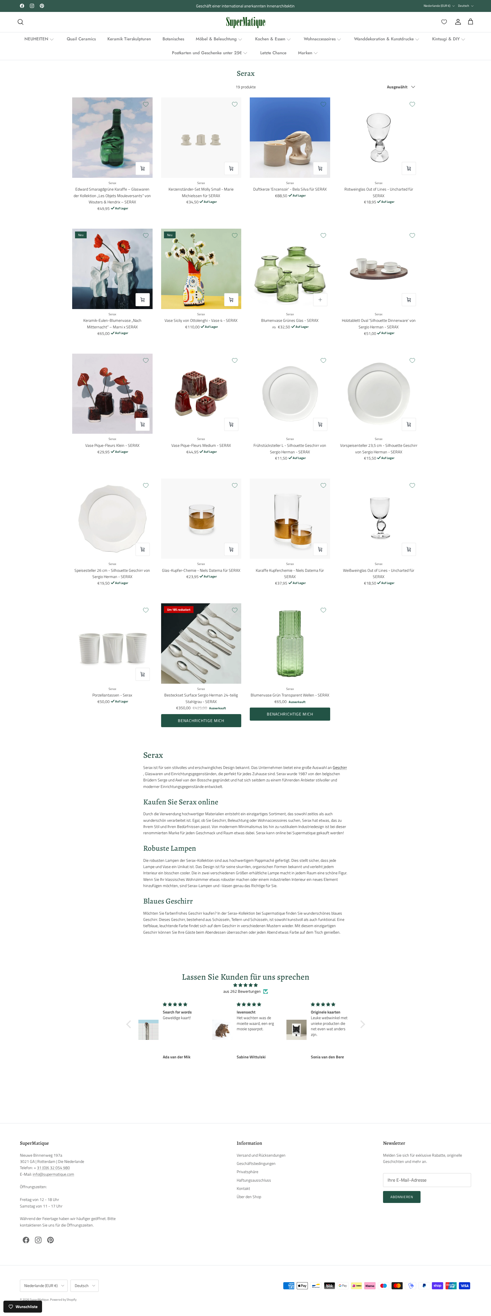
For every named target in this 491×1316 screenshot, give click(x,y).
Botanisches (173, 39)
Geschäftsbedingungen (256, 1163)
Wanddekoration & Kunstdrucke (384, 39)
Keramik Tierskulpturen (129, 39)
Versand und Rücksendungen (261, 1155)
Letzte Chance (273, 53)
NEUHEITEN (36, 39)
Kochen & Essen (270, 39)
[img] (245, 985)
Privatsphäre (247, 1172)
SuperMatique (39, 1299)
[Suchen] (20, 21)
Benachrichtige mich (201, 720)
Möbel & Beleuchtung (216, 39)
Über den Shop (249, 1197)
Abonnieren (401, 1197)
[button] (130, 1024)
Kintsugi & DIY (446, 39)
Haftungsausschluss (254, 1180)
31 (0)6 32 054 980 (53, 1168)
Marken (305, 53)
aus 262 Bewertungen (242, 991)
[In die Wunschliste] (146, 104)
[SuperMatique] (246, 22)
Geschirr (340, 767)
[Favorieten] (443, 21)
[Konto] (456, 21)
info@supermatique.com (53, 1174)
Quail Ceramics (81, 39)
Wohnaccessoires (320, 39)
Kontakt (243, 1188)
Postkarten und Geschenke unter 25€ (207, 53)
